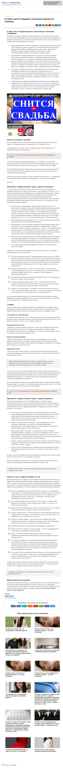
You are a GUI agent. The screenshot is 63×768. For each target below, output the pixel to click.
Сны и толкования (11, 2)
